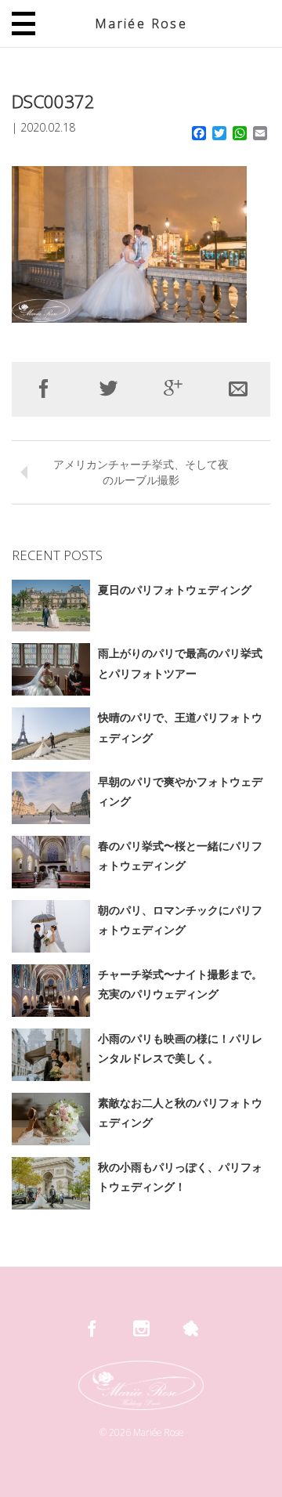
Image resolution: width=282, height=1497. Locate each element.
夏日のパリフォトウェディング (174, 589)
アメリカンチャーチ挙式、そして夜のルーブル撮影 (141, 472)
